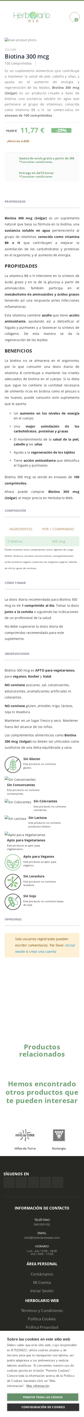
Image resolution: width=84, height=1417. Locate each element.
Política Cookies (42, 1318)
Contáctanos (42, 1274)
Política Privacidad (42, 1327)
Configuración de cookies (43, 1407)
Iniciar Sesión (42, 1290)
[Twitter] (21, 1182)
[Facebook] (9, 1182)
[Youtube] (57, 1182)
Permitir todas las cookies (43, 1397)
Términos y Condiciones (42, 1310)
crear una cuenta (42, 951)
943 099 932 (42, 1224)
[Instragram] (33, 1182)
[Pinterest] (45, 1182)
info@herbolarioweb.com (42, 1238)
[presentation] (11, 1136)
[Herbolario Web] (32, 17)
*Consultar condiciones (35, 162)
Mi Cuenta (42, 1282)
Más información (37, 1386)
